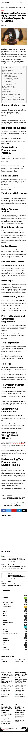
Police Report (9, 84)
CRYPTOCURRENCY (14, 602)
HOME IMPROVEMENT (14, 622)
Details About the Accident (12, 78)
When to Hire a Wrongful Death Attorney (13, 97)
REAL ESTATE (14, 638)
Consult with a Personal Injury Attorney (12, 73)
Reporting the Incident (8, 71)
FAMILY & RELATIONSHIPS (14, 609)
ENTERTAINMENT (14, 606)
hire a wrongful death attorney (17, 443)
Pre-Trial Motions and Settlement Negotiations (11, 88)
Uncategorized (14, 649)
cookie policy (5, 729)
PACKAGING (14, 631)
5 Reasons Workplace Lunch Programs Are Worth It (16, 584)
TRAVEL (14, 647)
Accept (23, 728)
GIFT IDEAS (14, 618)
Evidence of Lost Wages (11, 83)
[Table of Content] (24, 67)
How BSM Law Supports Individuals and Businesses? (20, 709)
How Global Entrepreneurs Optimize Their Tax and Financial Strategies (17, 559)
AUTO (14, 595)
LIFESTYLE (14, 627)
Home (2, 7)
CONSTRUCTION (14, 600)
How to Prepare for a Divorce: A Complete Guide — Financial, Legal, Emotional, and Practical (7, 677)
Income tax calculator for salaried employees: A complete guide (17, 576)
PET (14, 636)
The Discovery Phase (8, 86)
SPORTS (14, 642)
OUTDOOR (14, 629)
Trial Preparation (7, 91)
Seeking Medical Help (8, 70)
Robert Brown (6, 690)
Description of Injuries (11, 79)
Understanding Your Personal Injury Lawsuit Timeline (14, 100)
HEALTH (14, 620)
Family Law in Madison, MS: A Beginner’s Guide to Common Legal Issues (6, 711)
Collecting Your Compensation (11, 96)
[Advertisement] (14, 534)
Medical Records (9, 81)
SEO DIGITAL (14, 640)
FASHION (14, 611)
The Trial (5, 92)
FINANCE (14, 615)
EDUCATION (14, 604)
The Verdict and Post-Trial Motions (11, 94)
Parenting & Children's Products (14, 633)
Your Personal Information (11, 76)
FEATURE (14, 613)
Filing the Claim (7, 75)
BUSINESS (14, 597)
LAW (7, 7)
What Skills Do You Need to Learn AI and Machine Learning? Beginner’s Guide (17, 568)
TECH (14, 645)
